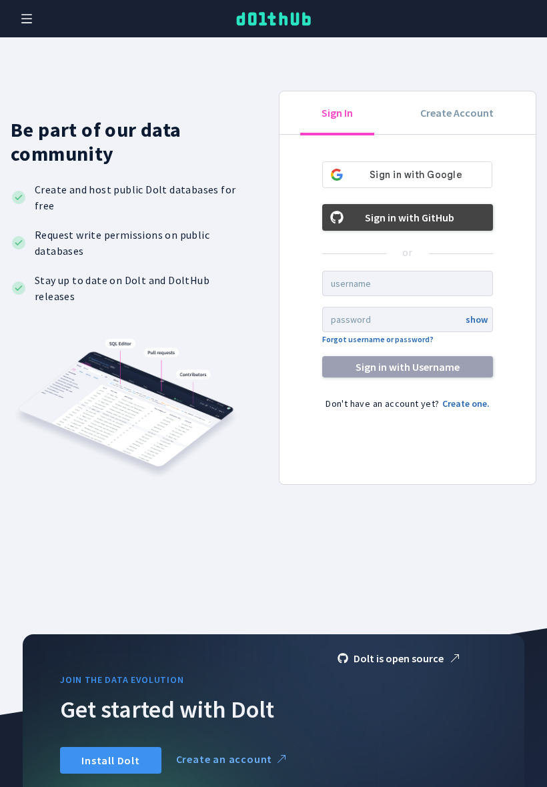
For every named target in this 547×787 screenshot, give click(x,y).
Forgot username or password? (378, 339)
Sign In (337, 112)
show (477, 319)
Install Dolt (110, 760)
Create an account (224, 759)
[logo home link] (273, 19)
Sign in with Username (408, 366)
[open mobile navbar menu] (26, 18)
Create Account (457, 112)
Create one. (466, 404)
